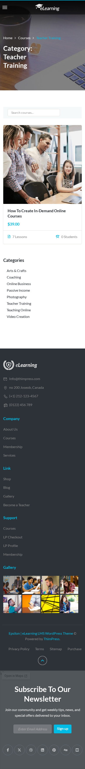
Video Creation (18, 316)
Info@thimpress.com (24, 379)
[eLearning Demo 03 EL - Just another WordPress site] (47, 7)
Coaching (14, 277)
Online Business (19, 284)
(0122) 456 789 (20, 405)
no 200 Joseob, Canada (26, 387)
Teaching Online (19, 310)
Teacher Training (19, 303)
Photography (17, 297)
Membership (12, 447)
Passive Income (18, 290)
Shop (7, 479)
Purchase (75, 649)
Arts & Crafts (16, 270)
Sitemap (56, 649)
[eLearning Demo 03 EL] (20, 365)
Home (7, 38)
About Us (10, 429)
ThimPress (52, 639)
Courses (24, 38)
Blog (6, 487)
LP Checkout (12, 537)
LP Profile (10, 545)
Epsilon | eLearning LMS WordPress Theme (41, 633)
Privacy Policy (18, 649)
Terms (39, 649)
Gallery (8, 496)
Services (9, 455)
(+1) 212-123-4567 (23, 396)
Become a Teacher (16, 505)
